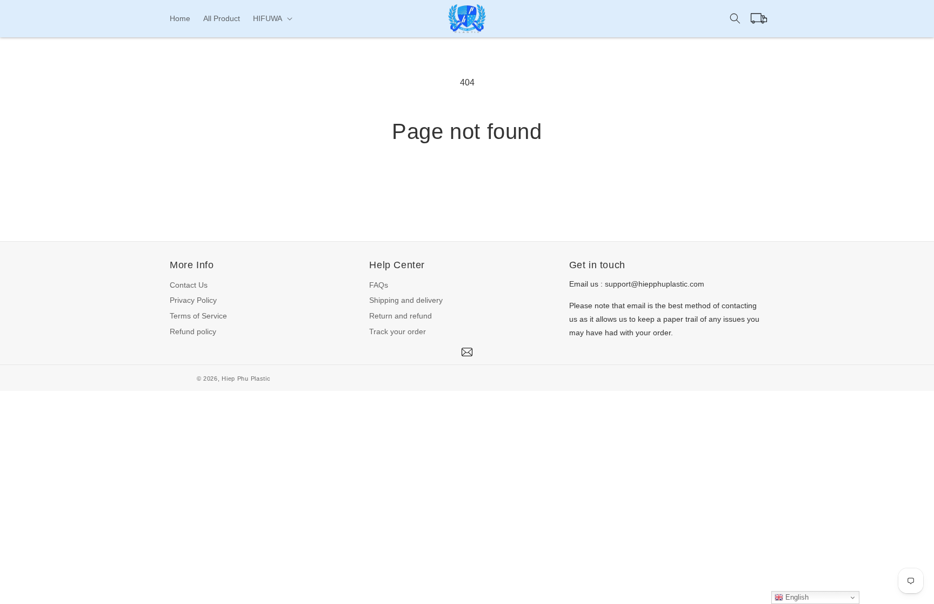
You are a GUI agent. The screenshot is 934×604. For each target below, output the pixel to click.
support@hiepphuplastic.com (654, 284)
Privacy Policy (193, 300)
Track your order (397, 331)
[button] (271, 18)
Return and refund (400, 315)
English (796, 597)
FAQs (378, 285)
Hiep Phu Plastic (246, 378)
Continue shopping (467, 184)
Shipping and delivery (406, 300)
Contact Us (189, 285)
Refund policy (193, 331)
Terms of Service (198, 315)
